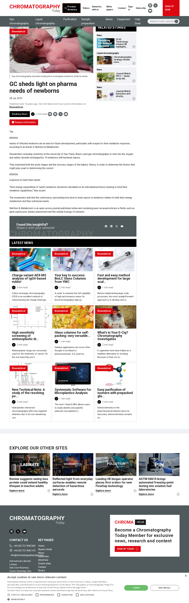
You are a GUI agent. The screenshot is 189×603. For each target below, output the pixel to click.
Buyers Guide (45, 549)
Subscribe (141, 8)
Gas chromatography (19, 21)
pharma (13, 137)
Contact (122, 8)
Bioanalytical (16, 107)
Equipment (123, 19)
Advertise (43, 560)
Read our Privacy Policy (103, 590)
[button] (9, 595)
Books (41, 570)
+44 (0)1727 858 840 (24, 545)
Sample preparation (88, 21)
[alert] (94, 588)
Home (41, 545)
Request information (25, 122)
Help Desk (138, 21)
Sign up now (169, 8)
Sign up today (125, 548)
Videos (86, 8)
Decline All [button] (165, 588)
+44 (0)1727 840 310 (24, 550)
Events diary (44, 563)
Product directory (72, 8)
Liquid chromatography (45, 21)
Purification (70, 19)
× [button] (186, 576)
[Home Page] (34, 8)
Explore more (17, 490)
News (109, 19)
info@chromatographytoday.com (23, 555)
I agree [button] (136, 588)
